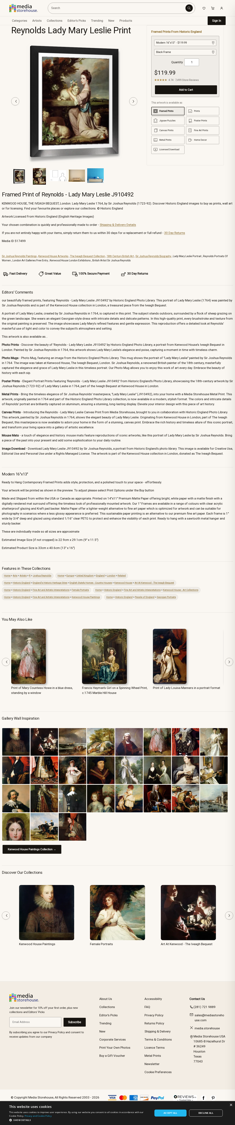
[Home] (26, 8)
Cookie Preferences (158, 1072)
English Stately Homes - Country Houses (91, 582)
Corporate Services (112, 1039)
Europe (70, 575)
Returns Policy (154, 1023)
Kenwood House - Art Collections (180, 590)
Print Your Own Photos (114, 1047)
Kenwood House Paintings (86, 597)
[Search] (189, 8)
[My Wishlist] (204, 8)
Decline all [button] (205, 1113)
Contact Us (197, 999)
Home (7, 575)
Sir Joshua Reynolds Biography (153, 256)
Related (122, 575)
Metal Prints (152, 1056)
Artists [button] (37, 20)
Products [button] (126, 20)
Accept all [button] (170, 1113)
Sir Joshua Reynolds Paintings (19, 256)
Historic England (21, 582)
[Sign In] (222, 8)
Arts (15, 575)
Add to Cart (186, 89)
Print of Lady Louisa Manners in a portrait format (186, 688)
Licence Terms (154, 1047)
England (100, 575)
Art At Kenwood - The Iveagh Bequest (154, 582)
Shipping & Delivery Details (118, 225)
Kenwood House (123, 582)
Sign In (216, 20)
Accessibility (153, 999)
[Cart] (213, 8)
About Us (105, 999)
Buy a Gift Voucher (112, 1056)
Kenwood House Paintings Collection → (32, 849)
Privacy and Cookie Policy (38, 1115)
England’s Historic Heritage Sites (50, 582)
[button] (79, 1120)
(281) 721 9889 (205, 1007)
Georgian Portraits (166, 597)
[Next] (133, 101)
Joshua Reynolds (42, 575)
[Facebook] (204, 1100)
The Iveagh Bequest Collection (87, 256)
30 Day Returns (174, 233)
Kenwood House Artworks (53, 256)
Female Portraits (80, 590)
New (111, 20)
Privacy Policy (153, 1015)
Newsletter (152, 1064)
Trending (97, 20)
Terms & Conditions (158, 1039)
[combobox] (117, 8)
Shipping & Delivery (157, 1031)
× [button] (230, 1105)
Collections (54, 20)
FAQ (147, 1007)
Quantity (177, 62)
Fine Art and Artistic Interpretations (51, 590)
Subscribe (74, 1022)
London (111, 575)
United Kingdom (85, 575)
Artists (23, 575)
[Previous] (15, 101)
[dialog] (117, 1113)
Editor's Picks (77, 20)
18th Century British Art (120, 256)
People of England (144, 597)
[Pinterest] (213, 1100)
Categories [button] (19, 20)
